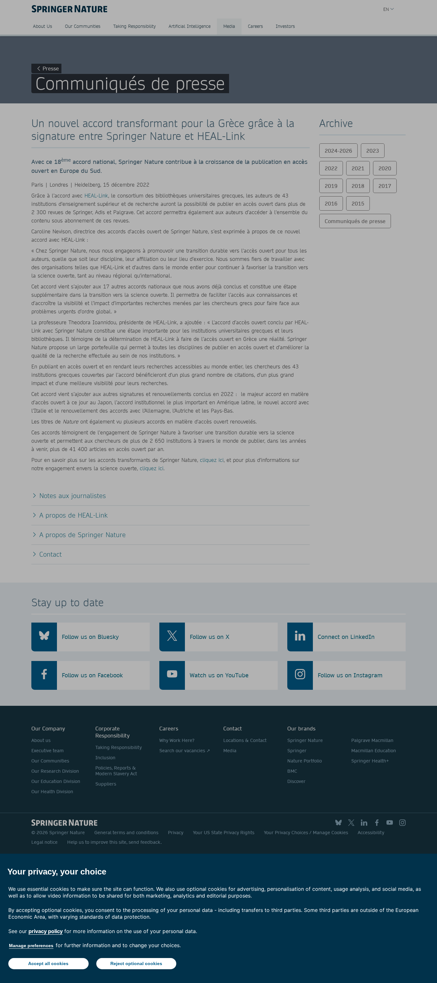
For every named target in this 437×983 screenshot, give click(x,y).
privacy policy (45, 931)
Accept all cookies (48, 963)
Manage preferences (31, 945)
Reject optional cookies (136, 963)
